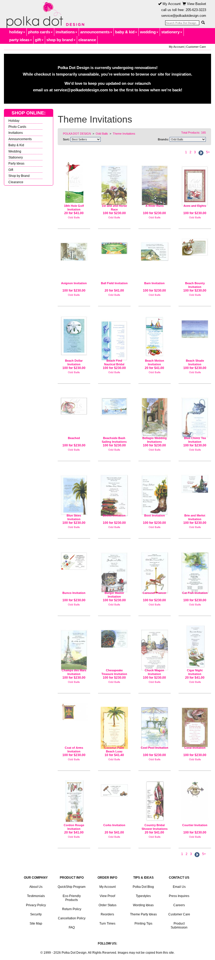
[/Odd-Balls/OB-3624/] (195, 327)
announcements (95, 32)
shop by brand (59, 40)
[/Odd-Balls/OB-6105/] (195, 646)
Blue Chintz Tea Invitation (195, 439)
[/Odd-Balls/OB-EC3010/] (114, 726)
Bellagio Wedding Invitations (154, 439)
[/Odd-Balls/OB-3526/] (195, 801)
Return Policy (71, 909)
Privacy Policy (36, 905)
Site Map (36, 923)
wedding (148, 32)
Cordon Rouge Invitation (74, 827)
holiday (16, 32)
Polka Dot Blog (143, 887)
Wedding (14, 151)
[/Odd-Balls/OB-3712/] (195, 725)
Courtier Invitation (194, 825)
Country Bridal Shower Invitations (155, 827)
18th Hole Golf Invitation (74, 207)
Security (36, 914)
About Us (35, 887)
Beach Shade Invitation (195, 362)
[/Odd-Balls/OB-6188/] (114, 788)
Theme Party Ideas (143, 914)
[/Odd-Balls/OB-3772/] (114, 493)
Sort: (66, 139)
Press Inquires (179, 896)
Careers (179, 905)
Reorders (107, 914)
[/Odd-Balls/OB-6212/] (114, 246)
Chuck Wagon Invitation (154, 672)
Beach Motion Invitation (154, 362)
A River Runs (155, 205)
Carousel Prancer (154, 592)
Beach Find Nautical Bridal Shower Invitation (114, 364)
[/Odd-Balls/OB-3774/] (74, 711)
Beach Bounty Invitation (195, 285)
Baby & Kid (16, 145)
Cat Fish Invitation (195, 592)
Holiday (13, 120)
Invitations (15, 132)
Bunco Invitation (73, 592)
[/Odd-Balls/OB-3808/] (114, 636)
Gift (10, 169)
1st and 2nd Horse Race (114, 207)
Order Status (107, 905)
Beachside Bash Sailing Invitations (114, 439)
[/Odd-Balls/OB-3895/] (155, 648)
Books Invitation (114, 515)
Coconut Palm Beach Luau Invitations (114, 751)
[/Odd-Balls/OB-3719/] (155, 415)
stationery (170, 32)
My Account (171, 4)
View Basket (196, 4)
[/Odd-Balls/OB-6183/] (74, 801)
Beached (74, 438)
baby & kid (125, 32)
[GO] (203, 22)
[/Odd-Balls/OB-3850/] (155, 249)
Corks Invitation (114, 825)
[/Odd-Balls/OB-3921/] (195, 571)
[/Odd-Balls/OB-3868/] (155, 725)
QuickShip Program (71, 887)
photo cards (39, 32)
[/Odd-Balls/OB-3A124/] (74, 335)
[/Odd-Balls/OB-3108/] (195, 184)
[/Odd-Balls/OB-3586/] (195, 481)
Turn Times (107, 923)
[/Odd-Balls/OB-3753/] (74, 492)
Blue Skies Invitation (74, 517)
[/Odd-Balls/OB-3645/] (114, 183)
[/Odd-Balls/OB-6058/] (74, 182)
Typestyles (143, 896)
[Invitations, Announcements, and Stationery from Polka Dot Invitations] (44, 14)
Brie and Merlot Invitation (194, 517)
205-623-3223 (196, 10)
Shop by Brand (19, 175)
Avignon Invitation (74, 283)
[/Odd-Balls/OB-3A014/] (114, 338)
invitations (65, 32)
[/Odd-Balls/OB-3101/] (74, 404)
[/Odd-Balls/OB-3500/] (195, 415)
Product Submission (179, 925)
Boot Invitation (154, 515)
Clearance (15, 182)
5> (208, 152)
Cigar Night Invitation (195, 672)
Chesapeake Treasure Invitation (114, 672)
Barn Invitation (154, 283)
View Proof (107, 896)
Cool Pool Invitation (154, 747)
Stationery (15, 157)
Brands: (163, 139)
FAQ (72, 927)
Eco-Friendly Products (72, 898)
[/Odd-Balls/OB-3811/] (74, 249)
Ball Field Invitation (114, 283)
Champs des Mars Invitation (74, 672)
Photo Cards (17, 126)
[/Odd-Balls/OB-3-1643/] (195, 247)
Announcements (20, 139)
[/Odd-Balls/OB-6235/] (155, 336)
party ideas (19, 40)
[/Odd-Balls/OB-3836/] (74, 559)
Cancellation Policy (71, 918)
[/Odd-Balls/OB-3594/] (74, 647)
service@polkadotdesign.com (183, 16)
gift (38, 40)
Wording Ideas (143, 905)
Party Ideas (16, 163)
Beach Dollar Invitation (74, 362)
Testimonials (36, 896)
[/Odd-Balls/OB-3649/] (114, 570)
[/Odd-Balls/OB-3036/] (114, 404)
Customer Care (196, 46)
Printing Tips (143, 923)
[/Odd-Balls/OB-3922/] (155, 571)
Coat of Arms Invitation (74, 749)
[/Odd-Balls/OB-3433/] (155, 492)
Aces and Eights (195, 205)
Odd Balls (74, 217)
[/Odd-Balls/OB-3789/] (155, 183)
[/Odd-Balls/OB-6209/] (155, 801)
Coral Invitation (195, 747)
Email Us (179, 887)
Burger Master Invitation (114, 594)
